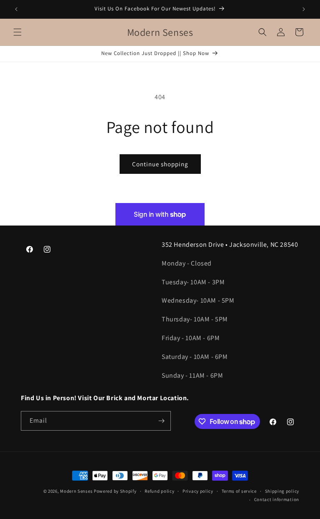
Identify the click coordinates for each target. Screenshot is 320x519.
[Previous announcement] (16, 9)
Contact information (276, 499)
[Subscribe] (161, 421)
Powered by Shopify (115, 491)
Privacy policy (197, 491)
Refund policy (159, 491)
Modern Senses (76, 491)
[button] (17, 32)
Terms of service (239, 491)
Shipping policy (282, 491)
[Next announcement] (304, 9)
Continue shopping (160, 164)
